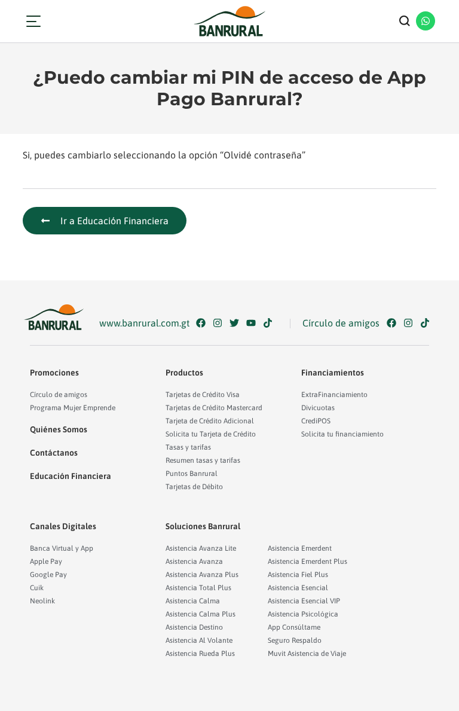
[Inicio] (229, 21)
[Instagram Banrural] (220, 323)
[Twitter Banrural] (237, 323)
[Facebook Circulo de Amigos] (394, 323)
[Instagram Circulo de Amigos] (410, 323)
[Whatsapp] (425, 20)
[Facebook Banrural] (203, 323)
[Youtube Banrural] (253, 323)
